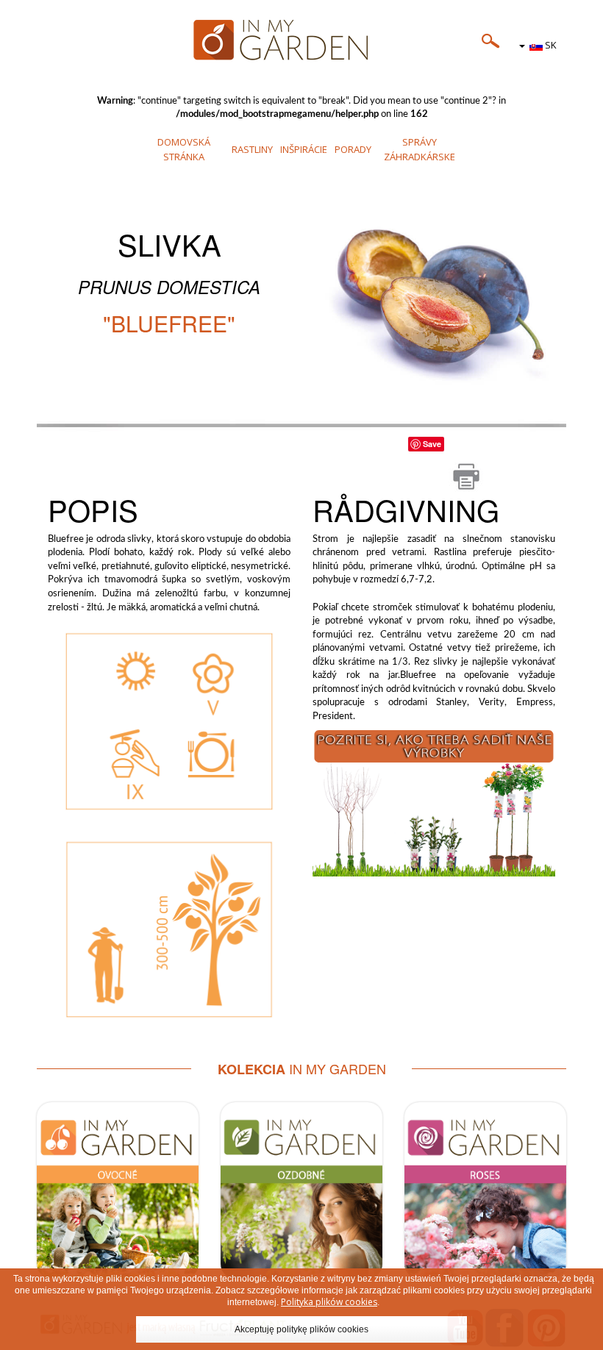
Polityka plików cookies (329, 1302)
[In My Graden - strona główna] (301, 40)
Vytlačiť (466, 476)
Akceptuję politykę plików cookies (301, 1329)
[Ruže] (485, 1190)
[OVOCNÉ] (434, 800)
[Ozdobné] (301, 1190)
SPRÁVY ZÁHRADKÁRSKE (419, 149)
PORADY (353, 149)
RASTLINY (252, 149)
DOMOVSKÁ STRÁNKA (183, 149)
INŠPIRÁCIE (303, 149)
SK (550, 44)
